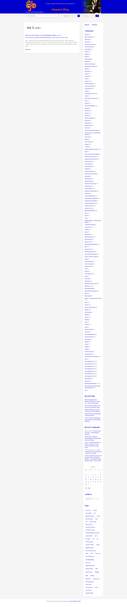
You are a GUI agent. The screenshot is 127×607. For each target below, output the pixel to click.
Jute (86, 218)
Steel (86, 322)
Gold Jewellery (88, 164)
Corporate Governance (90, 93)
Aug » (89, 488)
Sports (53, 37)
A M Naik (95, 510)
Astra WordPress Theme (75, 601)
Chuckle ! (87, 81)
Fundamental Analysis (90, 530)
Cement (86, 73)
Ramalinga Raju (90, 559)
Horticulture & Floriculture (91, 173)
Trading (86, 349)
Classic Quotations (89, 83)
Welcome (87, 24)
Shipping (87, 314)
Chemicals (87, 76)
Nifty (86, 246)
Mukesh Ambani (89, 547)
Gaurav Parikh (89, 536)
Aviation (87, 51)
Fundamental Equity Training (92, 533)
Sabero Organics (89, 572)
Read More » (28, 49)
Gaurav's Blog (60, 9)
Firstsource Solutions (90, 527)
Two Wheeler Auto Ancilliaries (91, 356)
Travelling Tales (88, 354)
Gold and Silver (88, 161)
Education (87, 115)
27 (95, 481)
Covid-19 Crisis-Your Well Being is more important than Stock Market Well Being (93, 419)
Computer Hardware (89, 86)
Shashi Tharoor (96, 578)
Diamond (87, 108)
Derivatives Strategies (90, 105)
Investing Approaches (90, 203)
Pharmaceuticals (89, 261)
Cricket (86, 96)
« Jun (86, 488)
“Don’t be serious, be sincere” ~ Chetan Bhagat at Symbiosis (93, 432)
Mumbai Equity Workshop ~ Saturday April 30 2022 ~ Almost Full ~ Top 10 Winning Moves (92, 401)
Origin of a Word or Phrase (91, 256)
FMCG (86, 139)
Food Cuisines (88, 141)
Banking (87, 54)
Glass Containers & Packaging (92, 154)
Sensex (86, 309)
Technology (87, 339)
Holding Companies (89, 171)
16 (86, 479)
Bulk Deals (87, 71)
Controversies (88, 88)
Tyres (86, 359)
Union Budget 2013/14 (90, 368)
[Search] (79, 16)
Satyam (97, 572)
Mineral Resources (89, 237)
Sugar (86, 327)
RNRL (96, 568)
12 (93, 477)
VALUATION (87, 378)
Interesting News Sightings (91, 198)
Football (87, 144)
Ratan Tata (88, 562)
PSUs (86, 276)
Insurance (87, 193)
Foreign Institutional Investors (91, 149)
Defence (87, 103)
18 (90, 479)
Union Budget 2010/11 (90, 361)
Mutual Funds (88, 241)
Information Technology (90, 183)
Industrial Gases (88, 181)
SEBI (86, 302)
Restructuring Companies (90, 291)
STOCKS (87, 324)
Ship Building (88, 312)
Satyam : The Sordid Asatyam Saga (93, 298)
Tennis (57, 37)
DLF (86, 521)
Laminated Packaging (90, 224)
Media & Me (87, 234)
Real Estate (87, 281)
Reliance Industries (90, 565)
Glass (86, 151)
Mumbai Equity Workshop (91, 550)
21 (98, 479)
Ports (86, 269)
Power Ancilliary (88, 273)
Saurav (86, 442)
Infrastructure (88, 186)
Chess (86, 78)
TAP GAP (87, 332)
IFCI (93, 539)
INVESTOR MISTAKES (90, 210)
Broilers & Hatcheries (89, 64)
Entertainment (88, 125)
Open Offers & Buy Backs (90, 254)
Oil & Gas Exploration (90, 251)
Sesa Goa (88, 578)
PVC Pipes (87, 278)
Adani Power (88, 510)
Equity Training (93, 521)
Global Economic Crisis (90, 156)
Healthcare (87, 169)
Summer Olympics (89, 329)
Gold (96, 536)
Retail (86, 293)
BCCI (95, 513)
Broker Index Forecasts (90, 66)
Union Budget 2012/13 (90, 366)
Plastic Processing (89, 264)
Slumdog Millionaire (90, 581)
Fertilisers (87, 128)
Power (86, 271)
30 (86, 484)
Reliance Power (89, 568)
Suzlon (96, 587)
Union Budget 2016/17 (90, 373)
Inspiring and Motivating (40, 37)
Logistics (87, 229)
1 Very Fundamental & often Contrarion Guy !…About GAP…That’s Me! (93, 451)
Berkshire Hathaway (90, 516)
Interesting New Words (90, 196)
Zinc (86, 390)
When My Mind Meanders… (91, 383)
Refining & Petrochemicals (91, 283)
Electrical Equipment (89, 118)
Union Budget (88, 590)
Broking (86, 69)
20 (95, 479)
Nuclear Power (88, 249)
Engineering (87, 123)
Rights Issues (88, 296)
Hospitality (87, 176)
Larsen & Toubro (90, 544)
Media (86, 232)
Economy (87, 113)
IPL (97, 539)
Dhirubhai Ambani (89, 519)
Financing (87, 137)
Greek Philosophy (89, 166)
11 (90, 477)
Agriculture (87, 39)
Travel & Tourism (89, 351)
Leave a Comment (29, 37)
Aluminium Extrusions (90, 44)
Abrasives (87, 34)
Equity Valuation (89, 524)
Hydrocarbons (88, 178)
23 (86, 481)
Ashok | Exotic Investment (91, 436)
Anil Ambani (88, 513)
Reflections (49, 37)
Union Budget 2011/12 (90, 364)
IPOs (86, 213)
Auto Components (89, 46)
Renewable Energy (89, 288)
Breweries (87, 61)
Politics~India (88, 266)
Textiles (86, 346)
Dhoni (96, 519)
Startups (87, 319)
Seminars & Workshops (90, 307)
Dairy (86, 101)
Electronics (87, 120)
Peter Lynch (97, 553)
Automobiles (88, 49)
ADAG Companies (89, 37)
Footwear (87, 146)
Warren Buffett (89, 593)
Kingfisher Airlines (89, 541)
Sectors (86, 305)
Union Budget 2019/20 (90, 376)
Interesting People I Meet (90, 200)
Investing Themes (89, 205)
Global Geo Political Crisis (91, 159)
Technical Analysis (89, 336)
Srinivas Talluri (88, 584)
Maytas (98, 544)
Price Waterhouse (90, 556)
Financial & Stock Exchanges (91, 130)
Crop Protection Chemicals (91, 98)
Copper (86, 91)
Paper (86, 259)
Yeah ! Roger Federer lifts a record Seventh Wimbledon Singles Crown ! (43, 35)
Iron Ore (86, 215)
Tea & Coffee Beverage (90, 334)
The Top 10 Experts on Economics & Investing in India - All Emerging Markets (93, 457)
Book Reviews (88, 59)
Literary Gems (88, 227)
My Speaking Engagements (91, 244)
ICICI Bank (88, 539)
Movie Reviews (88, 239)
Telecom (87, 341)
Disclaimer (94, 24)
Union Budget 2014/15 (90, 371)
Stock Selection (89, 587)
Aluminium (87, 42)
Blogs (86, 56)
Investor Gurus (88, 208)
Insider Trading (88, 188)
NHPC (87, 553)
